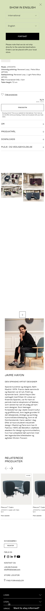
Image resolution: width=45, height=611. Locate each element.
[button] (26, 608)
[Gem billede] (19, 176)
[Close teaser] (9, 604)
